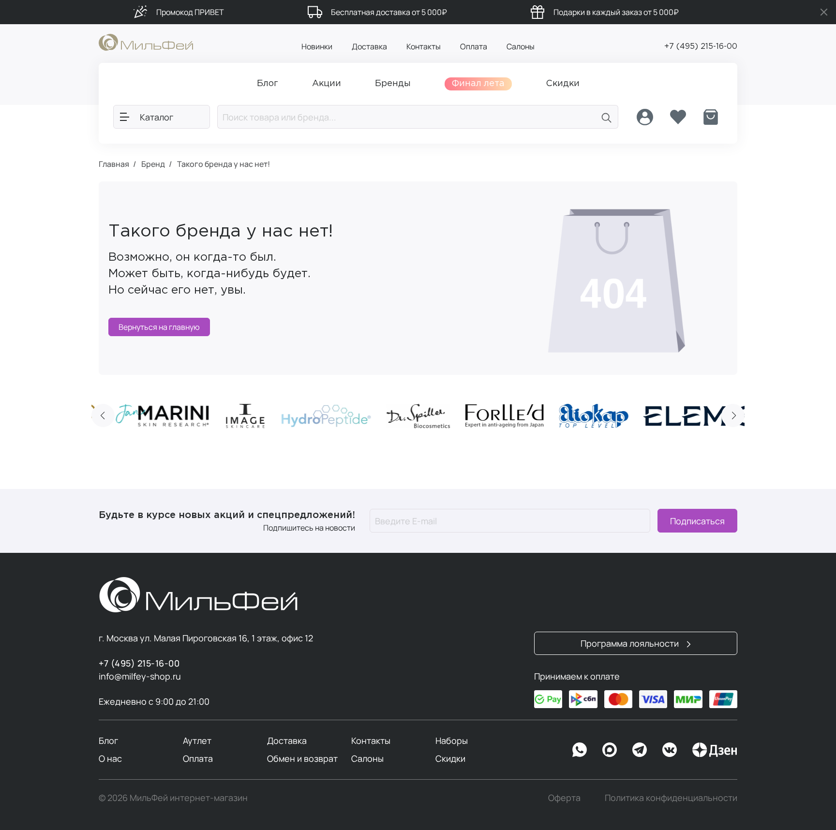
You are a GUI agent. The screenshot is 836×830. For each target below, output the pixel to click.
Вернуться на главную (159, 327)
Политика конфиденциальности (671, 797)
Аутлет (197, 740)
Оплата (473, 46)
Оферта (564, 797)
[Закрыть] (824, 12)
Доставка (369, 46)
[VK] (670, 749)
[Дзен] (715, 749)
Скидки (450, 758)
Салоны (521, 46)
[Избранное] (678, 117)
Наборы (451, 740)
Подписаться (697, 521)
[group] (162, 416)
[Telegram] (640, 749)
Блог (108, 740)
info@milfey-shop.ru (140, 676)
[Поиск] (606, 117)
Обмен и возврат (302, 758)
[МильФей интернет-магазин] (146, 41)
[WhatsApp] (580, 749)
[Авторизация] (645, 117)
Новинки (316, 46)
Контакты (423, 46)
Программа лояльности (631, 643)
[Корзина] (711, 117)
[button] (103, 415)
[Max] (610, 749)
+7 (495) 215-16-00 (700, 46)
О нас (110, 758)
